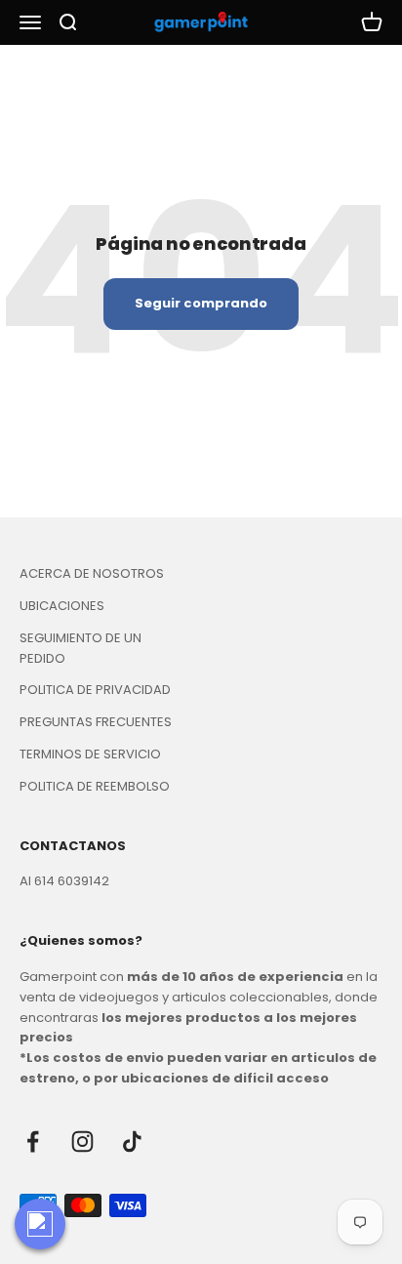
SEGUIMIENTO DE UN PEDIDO (80, 648)
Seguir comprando (201, 303)
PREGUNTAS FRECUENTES (96, 722)
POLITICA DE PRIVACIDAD (95, 689)
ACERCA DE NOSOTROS (92, 573)
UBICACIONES (62, 605)
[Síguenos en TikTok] (132, 1141)
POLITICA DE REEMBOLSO (95, 786)
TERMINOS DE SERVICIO (90, 754)
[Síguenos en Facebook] (33, 1141)
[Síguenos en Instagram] (82, 1141)
